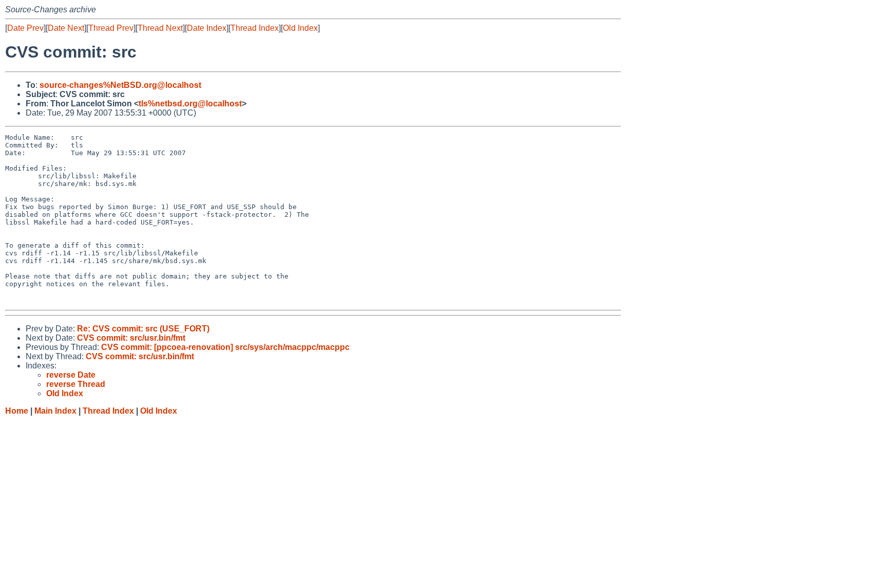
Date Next (66, 28)
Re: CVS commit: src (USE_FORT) (143, 328)
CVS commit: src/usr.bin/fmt (131, 338)
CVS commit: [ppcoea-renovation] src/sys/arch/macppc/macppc (225, 347)
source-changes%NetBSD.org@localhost (120, 85)
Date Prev (25, 28)
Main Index (55, 410)
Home (16, 410)
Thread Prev (110, 28)
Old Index (300, 28)
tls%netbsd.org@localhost (190, 103)
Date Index (206, 28)
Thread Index (254, 28)
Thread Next (160, 28)
